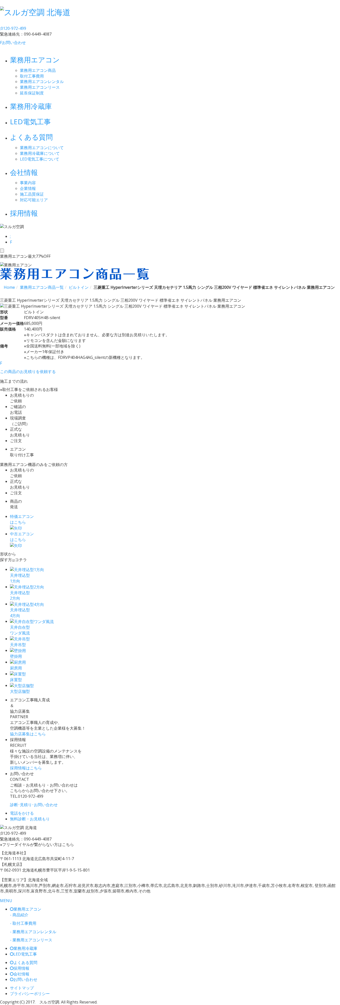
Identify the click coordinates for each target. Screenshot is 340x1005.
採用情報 (24, 213)
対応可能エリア (34, 200)
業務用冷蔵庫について (40, 153)
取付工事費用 (32, 76)
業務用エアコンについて (42, 147)
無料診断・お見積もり (30, 819)
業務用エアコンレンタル (42, 81)
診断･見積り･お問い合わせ (34, 804)
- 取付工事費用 (23, 923)
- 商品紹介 (19, 915)
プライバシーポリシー (30, 993)
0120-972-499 (13, 28)
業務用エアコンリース (40, 87)
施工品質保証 (32, 194)
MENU (6, 900)
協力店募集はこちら (28, 734)
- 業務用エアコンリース (31, 940)
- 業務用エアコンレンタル (33, 931)
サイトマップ (22, 988)
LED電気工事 (30, 121)
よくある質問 (31, 137)
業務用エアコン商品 (38, 70)
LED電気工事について (39, 159)
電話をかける (22, 813)
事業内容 (28, 182)
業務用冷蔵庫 (31, 106)
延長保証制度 (32, 93)
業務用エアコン (35, 59)
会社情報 (24, 172)
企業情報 (28, 188)
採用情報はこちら (26, 768)
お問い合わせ (13, 42)
